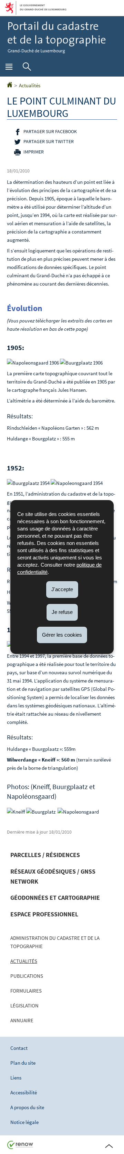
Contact (19, 1048)
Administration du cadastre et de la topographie (55, 942)
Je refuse (62, 612)
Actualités (29, 85)
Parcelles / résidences (45, 855)
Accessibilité (23, 1092)
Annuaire (21, 1020)
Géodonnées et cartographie (55, 898)
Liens (15, 1077)
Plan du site (22, 1063)
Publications (26, 976)
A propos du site (27, 1107)
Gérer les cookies (62, 634)
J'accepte (62, 589)
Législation (24, 1005)
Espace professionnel (44, 914)
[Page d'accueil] (9, 85)
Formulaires (26, 990)
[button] (9, 68)
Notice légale (24, 1122)
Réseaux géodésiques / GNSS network (52, 876)
